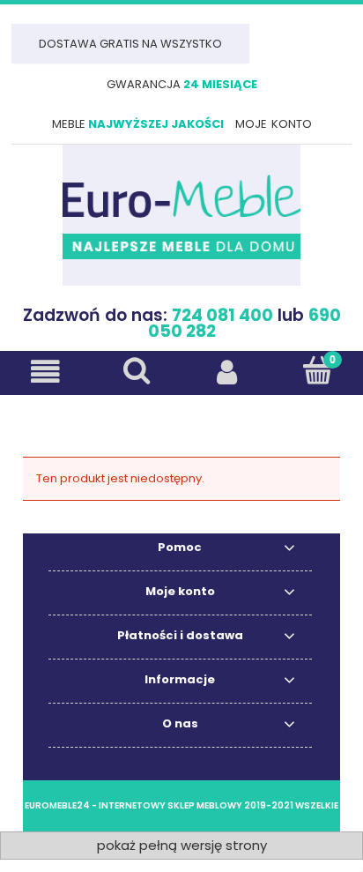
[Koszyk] (317, 370)
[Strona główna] (181, 215)
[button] (45, 371)
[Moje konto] (227, 371)
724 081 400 (222, 315)
